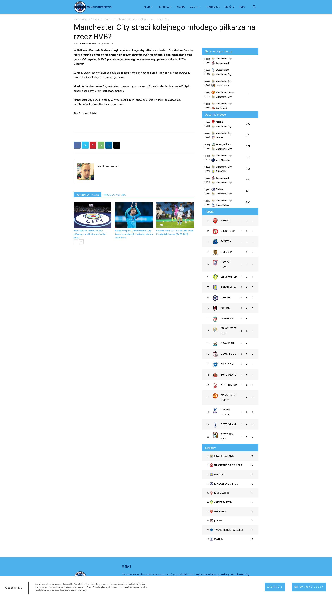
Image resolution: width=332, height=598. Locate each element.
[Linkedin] (108, 145)
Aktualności (96, 19)
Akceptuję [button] (274, 587)
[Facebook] (77, 145)
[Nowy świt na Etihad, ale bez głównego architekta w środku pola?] (92, 215)
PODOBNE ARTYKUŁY (87, 194)
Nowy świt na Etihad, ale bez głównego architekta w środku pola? (89, 234)
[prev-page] (76, 241)
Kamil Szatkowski (88, 43)
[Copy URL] (116, 145)
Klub (147, 6)
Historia (163, 6)
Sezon (193, 6)
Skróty (229, 6)
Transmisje (212, 6)
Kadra (181, 6)
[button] (254, 7)
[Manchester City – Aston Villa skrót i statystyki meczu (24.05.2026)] (175, 215)
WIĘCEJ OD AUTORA (114, 194)
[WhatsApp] (101, 145)
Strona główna (81, 19)
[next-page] (81, 241)
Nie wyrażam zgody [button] (308, 587)
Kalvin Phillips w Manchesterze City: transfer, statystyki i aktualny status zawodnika (134, 234)
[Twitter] (85, 145)
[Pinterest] (93, 145)
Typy (242, 6)
